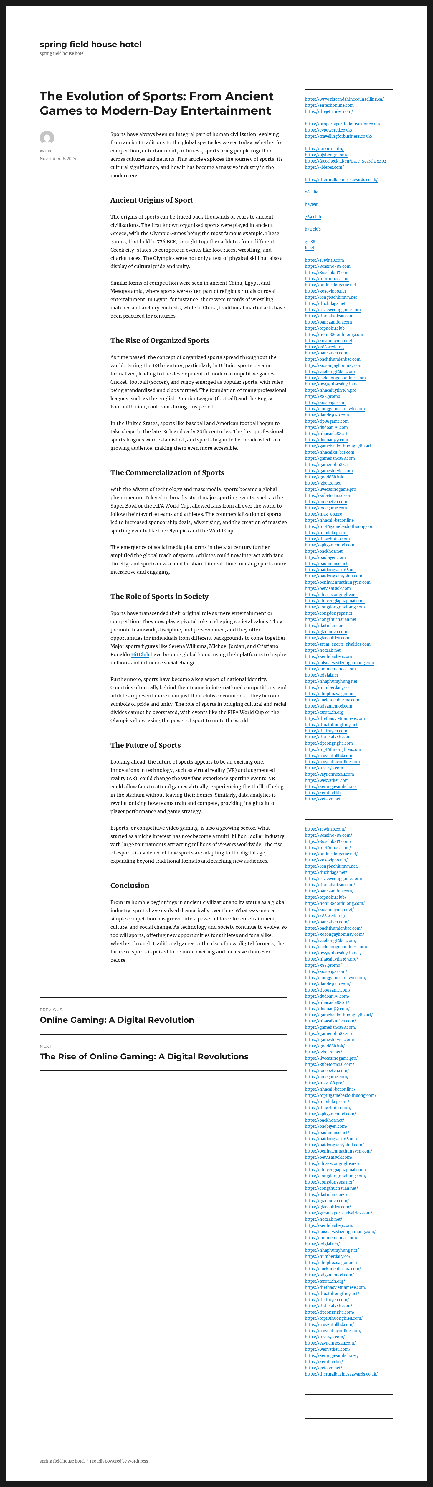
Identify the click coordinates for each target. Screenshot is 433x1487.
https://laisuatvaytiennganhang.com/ (340, 1231)
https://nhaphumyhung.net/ (332, 1250)
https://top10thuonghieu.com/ (334, 1318)
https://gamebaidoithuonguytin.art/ (339, 1014)
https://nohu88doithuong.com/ (335, 903)
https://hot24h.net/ (323, 1219)
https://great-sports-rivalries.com (338, 644)
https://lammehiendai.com (330, 669)
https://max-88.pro (323, 514)
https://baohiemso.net (326, 563)
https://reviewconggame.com (333, 309)
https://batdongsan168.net (330, 569)
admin (46, 150)
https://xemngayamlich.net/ (332, 1355)
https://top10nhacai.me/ (328, 847)
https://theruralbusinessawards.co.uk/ (341, 179)
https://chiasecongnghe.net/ (332, 1163)
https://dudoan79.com (326, 427)
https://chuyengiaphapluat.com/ (335, 1169)
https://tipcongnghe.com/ (330, 1312)
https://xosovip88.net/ (326, 860)
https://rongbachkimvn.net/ (332, 866)
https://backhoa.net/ (324, 1120)
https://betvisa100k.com (328, 588)
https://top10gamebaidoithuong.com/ (340, 1095)
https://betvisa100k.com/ (329, 1157)
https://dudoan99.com (326, 439)
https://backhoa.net (324, 551)
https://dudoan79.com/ (327, 996)
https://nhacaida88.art (326, 433)
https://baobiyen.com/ (326, 1126)
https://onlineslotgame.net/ (331, 853)
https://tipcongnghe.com (329, 743)
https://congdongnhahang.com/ (336, 1176)
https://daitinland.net (325, 625)
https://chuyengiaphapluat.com (335, 600)
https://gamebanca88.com (330, 458)
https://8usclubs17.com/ (328, 841)
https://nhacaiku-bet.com (329, 452)
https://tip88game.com (327, 421)
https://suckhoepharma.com (332, 700)
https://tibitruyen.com (326, 730)
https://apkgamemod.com (329, 545)
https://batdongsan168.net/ (331, 1138)
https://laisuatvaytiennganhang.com (339, 662)
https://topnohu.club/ (325, 897)
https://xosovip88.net (325, 291)
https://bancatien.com (326, 353)
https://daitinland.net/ (326, 1194)
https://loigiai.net (321, 675)
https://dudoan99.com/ (327, 1008)
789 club (313, 216)
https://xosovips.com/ (326, 971)
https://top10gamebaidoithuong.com (340, 526)
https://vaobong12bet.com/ (331, 940)
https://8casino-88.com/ (328, 835)
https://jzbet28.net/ (323, 1052)
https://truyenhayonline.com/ (333, 1330)
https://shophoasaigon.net (330, 693)
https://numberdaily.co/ (328, 1256)
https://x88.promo (322, 396)
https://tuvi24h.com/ (325, 1337)
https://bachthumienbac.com (333, 359)
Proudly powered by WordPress (119, 1461)
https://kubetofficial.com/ (329, 1064)
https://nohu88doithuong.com (334, 334)
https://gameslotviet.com (329, 470)
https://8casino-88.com (328, 266)
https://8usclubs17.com (327, 272)
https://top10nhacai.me (327, 278)
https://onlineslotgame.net (330, 285)
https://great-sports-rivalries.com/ (338, 1213)
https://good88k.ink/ (325, 1045)
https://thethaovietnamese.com (335, 718)
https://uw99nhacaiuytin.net (332, 384)
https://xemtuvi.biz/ (324, 1361)
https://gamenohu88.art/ (329, 1033)
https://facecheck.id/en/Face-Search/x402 (345, 161)
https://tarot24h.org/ (325, 1281)
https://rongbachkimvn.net (331, 297)
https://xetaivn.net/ (323, 1368)
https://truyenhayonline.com (332, 761)
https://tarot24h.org (324, 712)
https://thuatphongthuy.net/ (332, 1293)
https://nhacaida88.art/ (327, 1002)
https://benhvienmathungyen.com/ (338, 1151)
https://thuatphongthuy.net (331, 724)
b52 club (313, 229)
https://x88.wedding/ (325, 915)
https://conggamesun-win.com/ (336, 977)
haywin (312, 204)
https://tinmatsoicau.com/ (330, 884)
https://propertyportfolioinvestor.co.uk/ (343, 124)
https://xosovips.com (325, 402)
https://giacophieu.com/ (328, 1206)
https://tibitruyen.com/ (327, 1299)
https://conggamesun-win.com (335, 408)
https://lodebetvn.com (326, 501)
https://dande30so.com (327, 415)
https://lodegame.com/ (327, 1076)
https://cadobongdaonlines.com (335, 377)
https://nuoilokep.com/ (327, 1101)
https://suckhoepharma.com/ (333, 1268)
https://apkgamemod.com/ (330, 1114)
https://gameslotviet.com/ (330, 1039)
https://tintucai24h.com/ (328, 1306)
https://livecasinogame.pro (330, 489)
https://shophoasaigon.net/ (331, 1262)
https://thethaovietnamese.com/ (336, 1287)
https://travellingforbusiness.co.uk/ (339, 136)
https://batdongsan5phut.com (333, 576)
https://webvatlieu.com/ (328, 1349)
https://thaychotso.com (327, 538)
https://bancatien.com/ (327, 922)
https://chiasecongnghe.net (331, 594)
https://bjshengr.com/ (326, 154)
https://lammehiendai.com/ (331, 1237)
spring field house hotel (91, 44)
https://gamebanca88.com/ (331, 1027)
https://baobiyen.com (325, 557)
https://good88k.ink (324, 477)
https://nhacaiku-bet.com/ (330, 1021)
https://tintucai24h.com (328, 737)
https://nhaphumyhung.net (331, 681)
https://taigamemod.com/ (329, 1275)
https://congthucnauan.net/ (331, 1188)
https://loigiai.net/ (322, 1244)
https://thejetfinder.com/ (329, 111)
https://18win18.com (324, 260)
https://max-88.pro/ (324, 1083)
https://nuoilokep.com (326, 532)
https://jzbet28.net (323, 483)
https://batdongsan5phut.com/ (334, 1145)
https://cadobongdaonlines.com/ (336, 946)
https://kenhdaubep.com (328, 656)
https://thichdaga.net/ (326, 872)
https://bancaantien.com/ (329, 891)
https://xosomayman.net (328, 340)
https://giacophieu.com (327, 638)
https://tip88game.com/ (328, 990)
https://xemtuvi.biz (323, 792)
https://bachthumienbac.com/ (333, 928)
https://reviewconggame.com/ (334, 878)
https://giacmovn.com (326, 631)
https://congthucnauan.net (330, 619)
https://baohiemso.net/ (327, 1132)
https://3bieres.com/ (324, 167)
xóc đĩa (311, 192)
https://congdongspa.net (328, 613)
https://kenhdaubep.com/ (329, 1225)
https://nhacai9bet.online (329, 520)
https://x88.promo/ (323, 965)
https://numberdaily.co (327, 687)
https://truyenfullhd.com (328, 755)
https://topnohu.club (325, 328)
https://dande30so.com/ (328, 984)
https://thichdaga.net (325, 303)
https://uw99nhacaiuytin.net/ (333, 953)
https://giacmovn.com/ (327, 1200)
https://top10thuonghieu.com (333, 749)
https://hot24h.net (323, 650)
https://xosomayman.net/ (329, 909)
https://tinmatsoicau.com (329, 316)
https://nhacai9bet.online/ (330, 1089)
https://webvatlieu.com (327, 780)
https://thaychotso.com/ (328, 1107)
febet (309, 247)
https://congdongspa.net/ (329, 1182)
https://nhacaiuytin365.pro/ (331, 959)
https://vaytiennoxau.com (329, 774)
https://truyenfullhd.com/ (329, 1324)
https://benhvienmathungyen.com (338, 582)
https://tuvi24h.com (324, 768)
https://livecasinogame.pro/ (331, 1058)
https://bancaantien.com (328, 322)
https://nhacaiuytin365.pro (330, 390)
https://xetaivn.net (323, 799)
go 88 (310, 241)
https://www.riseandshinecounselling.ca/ (344, 99)
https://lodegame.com (326, 508)
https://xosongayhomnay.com (334, 365)
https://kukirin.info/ (324, 148)
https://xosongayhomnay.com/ (334, 934)
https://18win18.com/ (325, 829)
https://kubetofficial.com (329, 495)
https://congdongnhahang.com (335, 607)
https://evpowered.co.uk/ (329, 130)
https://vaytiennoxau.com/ (330, 1343)
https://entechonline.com (329, 105)
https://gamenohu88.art (328, 464)
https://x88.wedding (324, 346)
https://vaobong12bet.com (330, 371)
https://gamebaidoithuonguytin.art (338, 446)
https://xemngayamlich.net (331, 786)
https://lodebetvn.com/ (327, 1070)
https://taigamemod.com (328, 706)
